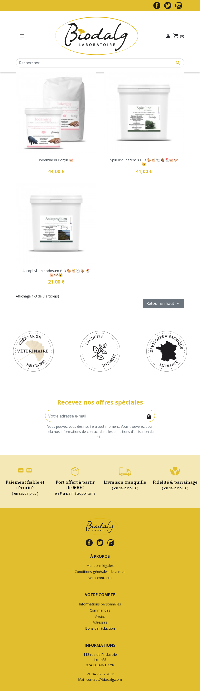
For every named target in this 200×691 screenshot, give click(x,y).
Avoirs (100, 616)
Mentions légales (100, 565)
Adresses (100, 622)
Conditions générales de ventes (100, 571)
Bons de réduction (100, 628)
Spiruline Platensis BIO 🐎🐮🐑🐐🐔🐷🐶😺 (144, 162)
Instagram (178, 5)
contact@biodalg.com (104, 679)
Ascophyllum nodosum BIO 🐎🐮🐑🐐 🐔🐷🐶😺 (56, 272)
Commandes (100, 610)
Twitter (167, 5)
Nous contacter (100, 577)
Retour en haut (163, 303)
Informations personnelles (100, 604)
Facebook (156, 5)
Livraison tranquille (125, 482)
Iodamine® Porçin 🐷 (56, 160)
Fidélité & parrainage (175, 482)
